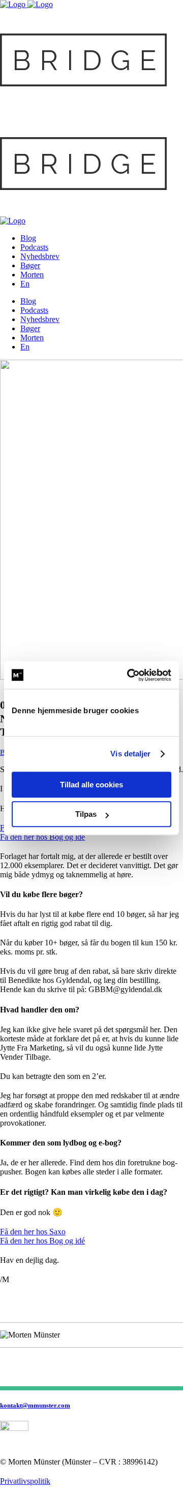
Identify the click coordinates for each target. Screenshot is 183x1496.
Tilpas (86, 814)
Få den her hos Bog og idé (42, 837)
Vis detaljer (130, 753)
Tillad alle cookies (91, 784)
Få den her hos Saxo (33, 1231)
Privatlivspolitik (25, 1481)
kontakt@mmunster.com (35, 1405)
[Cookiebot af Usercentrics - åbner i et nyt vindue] (129, 675)
